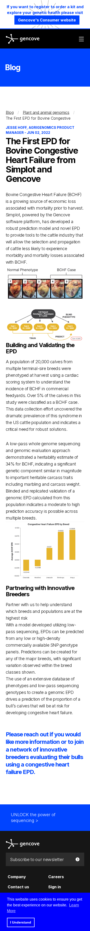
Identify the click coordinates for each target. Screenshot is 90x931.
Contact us (18, 886)
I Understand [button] (20, 922)
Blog (10, 112)
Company (17, 876)
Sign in (54, 886)
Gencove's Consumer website (47, 20)
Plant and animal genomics (46, 112)
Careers (56, 876)
